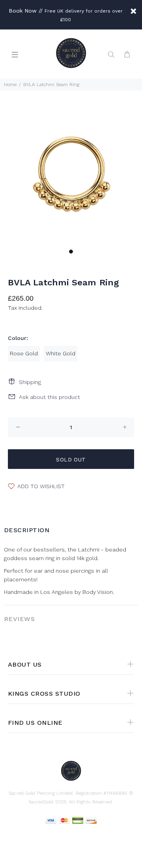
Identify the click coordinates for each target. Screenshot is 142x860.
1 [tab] (71, 252)
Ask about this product (49, 397)
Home (10, 84)
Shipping (30, 382)
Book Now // (26, 10)
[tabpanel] (71, 174)
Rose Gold (24, 353)
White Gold (60, 353)
